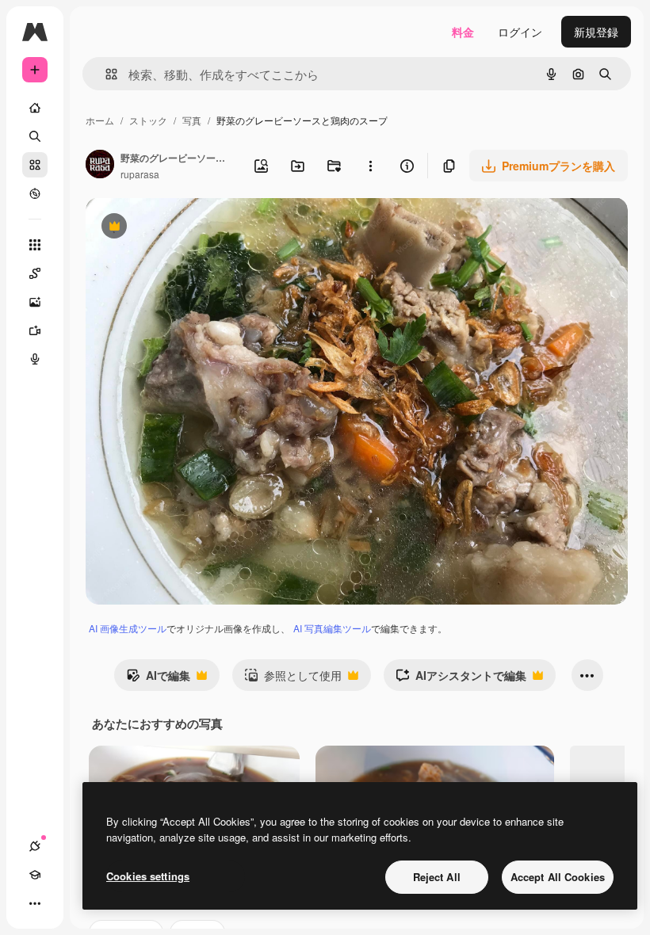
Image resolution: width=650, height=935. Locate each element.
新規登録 (596, 32)
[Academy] (35, 874)
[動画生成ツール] (35, 330)
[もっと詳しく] (35, 193)
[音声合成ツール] (35, 359)
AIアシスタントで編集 (461, 679)
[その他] (35, 903)
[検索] (35, 136)
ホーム (100, 120)
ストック (148, 120)
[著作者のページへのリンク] (100, 165)
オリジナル (194, 227)
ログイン (520, 32)
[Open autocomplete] (105, 74)
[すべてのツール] (35, 245)
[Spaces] (35, 273)
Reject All (437, 876)
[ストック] (35, 164)
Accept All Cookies (557, 876)
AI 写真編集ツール (332, 628)
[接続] (35, 846)
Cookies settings (147, 875)
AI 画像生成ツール (127, 628)
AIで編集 (158, 679)
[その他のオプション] (370, 165)
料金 (463, 32)
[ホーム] (35, 107)
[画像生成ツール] (35, 302)
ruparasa (139, 174)
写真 (191, 120)
